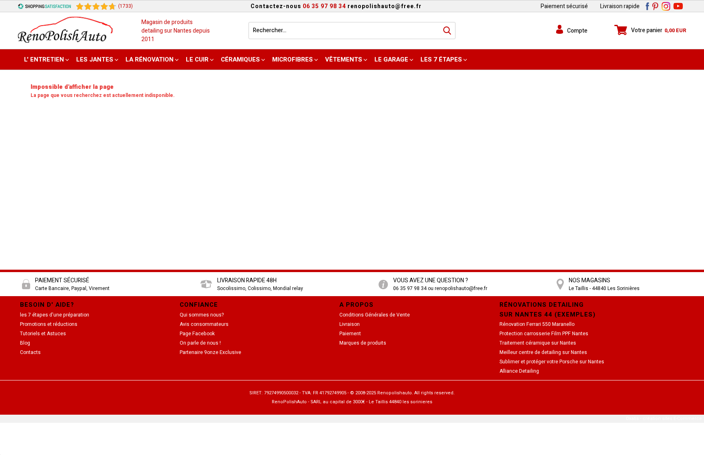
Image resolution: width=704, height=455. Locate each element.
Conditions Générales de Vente (374, 315)
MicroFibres (292, 59)
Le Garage (391, 59)
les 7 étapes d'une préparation (54, 315)
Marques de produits (362, 343)
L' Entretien (44, 59)
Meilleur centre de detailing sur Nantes (543, 352)
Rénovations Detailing (541, 304)
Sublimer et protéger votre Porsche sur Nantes (551, 361)
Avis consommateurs (204, 324)
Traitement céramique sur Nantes (537, 343)
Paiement (350, 333)
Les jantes (94, 59)
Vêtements (343, 59)
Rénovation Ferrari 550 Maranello (536, 324)
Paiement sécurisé (564, 6)
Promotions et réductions (48, 324)
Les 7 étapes (441, 59)
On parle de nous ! (200, 343)
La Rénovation (149, 59)
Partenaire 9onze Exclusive (210, 352)
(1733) (125, 6)
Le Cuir (197, 59)
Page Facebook (197, 333)
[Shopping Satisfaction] (44, 6)
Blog (25, 343)
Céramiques (240, 59)
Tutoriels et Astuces (43, 333)
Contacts (30, 352)
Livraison (349, 324)
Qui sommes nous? (202, 315)
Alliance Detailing (519, 371)
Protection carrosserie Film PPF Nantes (543, 333)
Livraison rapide (620, 6)
